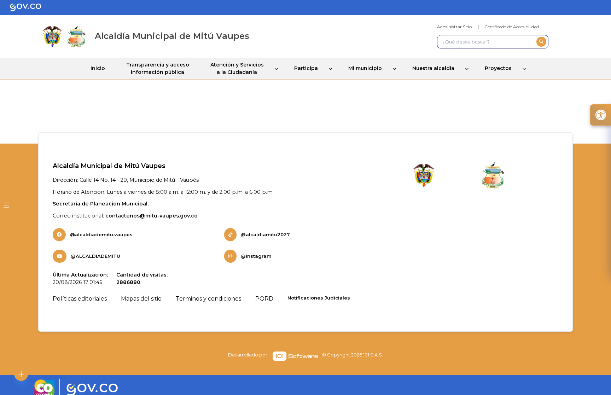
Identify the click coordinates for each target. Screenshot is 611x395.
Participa (306, 68)
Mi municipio (365, 68)
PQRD (264, 298)
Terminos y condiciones (208, 298)
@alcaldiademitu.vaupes (101, 234)
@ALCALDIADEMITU (95, 256)
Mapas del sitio (141, 298)
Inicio (98, 68)
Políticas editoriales (80, 298)
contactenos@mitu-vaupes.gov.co (151, 216)
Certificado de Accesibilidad (511, 26)
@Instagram (256, 256)
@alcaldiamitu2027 (265, 234)
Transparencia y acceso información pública (157, 68)
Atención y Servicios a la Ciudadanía (237, 68)
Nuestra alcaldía (433, 68)
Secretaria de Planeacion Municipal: (101, 204)
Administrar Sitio (454, 26)
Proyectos (498, 68)
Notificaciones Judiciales (318, 298)
